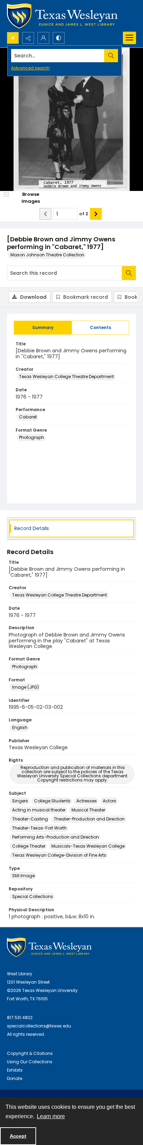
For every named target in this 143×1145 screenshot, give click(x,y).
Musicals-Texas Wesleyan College (88, 846)
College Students (52, 801)
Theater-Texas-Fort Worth (39, 828)
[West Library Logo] (49, 947)
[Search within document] (129, 273)
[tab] (43, 327)
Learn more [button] (51, 1116)
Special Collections (32, 896)
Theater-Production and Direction (89, 819)
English (19, 727)
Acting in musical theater (39, 810)
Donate (14, 1078)
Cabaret (28, 417)
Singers (20, 801)
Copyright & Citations (30, 1053)
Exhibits (15, 1070)
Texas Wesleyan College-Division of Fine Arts (59, 855)
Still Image (23, 876)
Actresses (86, 801)
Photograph (31, 437)
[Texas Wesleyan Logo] (62, 16)
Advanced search (30, 68)
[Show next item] (96, 214)
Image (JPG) (25, 687)
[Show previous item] (45, 214)
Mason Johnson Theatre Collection (47, 255)
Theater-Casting (30, 819)
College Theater (28, 846)
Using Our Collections (29, 1062)
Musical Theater (88, 810)
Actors (109, 801)
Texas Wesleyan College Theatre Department (66, 376)
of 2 (83, 213)
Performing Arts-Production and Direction (55, 837)
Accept (18, 1136)
